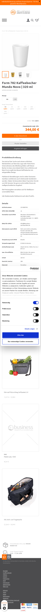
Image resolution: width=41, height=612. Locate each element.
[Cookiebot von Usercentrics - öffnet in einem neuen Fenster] (30, 269)
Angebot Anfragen (20, 148)
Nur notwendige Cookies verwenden (20, 341)
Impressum (6, 582)
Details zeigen (30, 329)
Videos (5, 575)
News (4, 594)
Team (4, 592)
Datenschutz (6, 584)
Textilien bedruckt (8, 602)
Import (5, 577)
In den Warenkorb (20, 136)
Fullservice (6, 578)
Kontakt (5, 571)
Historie (5, 590)
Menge (4, 95)
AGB (4, 580)
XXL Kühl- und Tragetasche (13, 520)
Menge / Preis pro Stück (7, 104)
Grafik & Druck (7, 573)
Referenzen (6, 596)
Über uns (5, 586)
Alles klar (20, 335)
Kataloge (5, 598)
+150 (15, 99)
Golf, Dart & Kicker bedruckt (11, 600)
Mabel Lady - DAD (10, 457)
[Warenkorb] (37, 20)
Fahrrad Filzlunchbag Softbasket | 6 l (16, 392)
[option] (20, 52)
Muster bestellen (21, 143)
